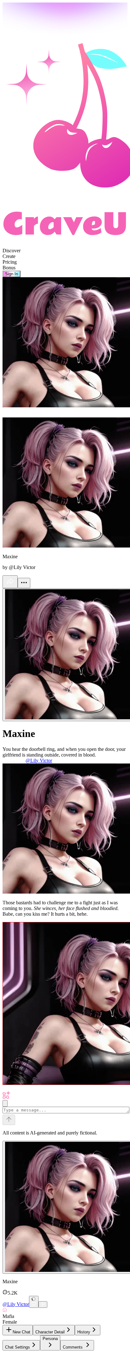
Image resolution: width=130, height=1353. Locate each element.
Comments (73, 1347)
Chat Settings (17, 1347)
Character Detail (50, 1332)
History (83, 1332)
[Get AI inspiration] (5, 1103)
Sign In (11, 274)
